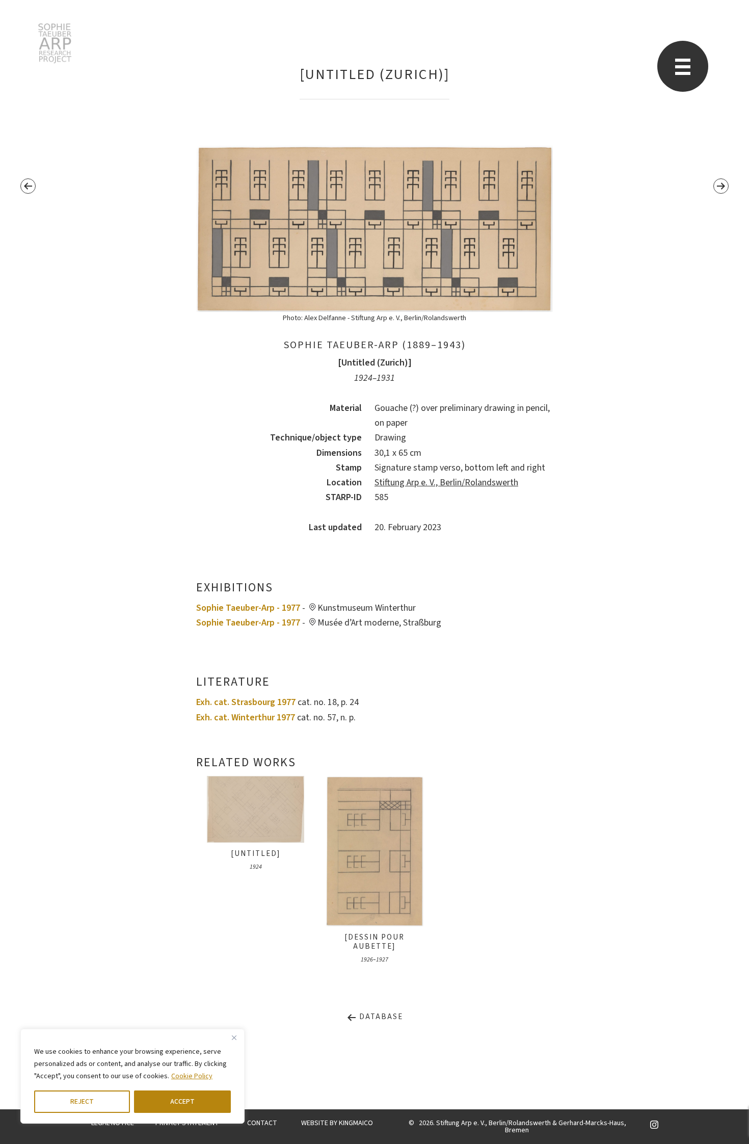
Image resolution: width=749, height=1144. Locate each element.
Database (380, 1016)
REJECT (82, 1102)
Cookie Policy (191, 1076)
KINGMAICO (356, 1123)
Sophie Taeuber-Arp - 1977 (248, 608)
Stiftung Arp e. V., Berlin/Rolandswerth (446, 482)
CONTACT (262, 1123)
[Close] (234, 1037)
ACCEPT (182, 1102)
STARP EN (55, 43)
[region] (132, 1076)
